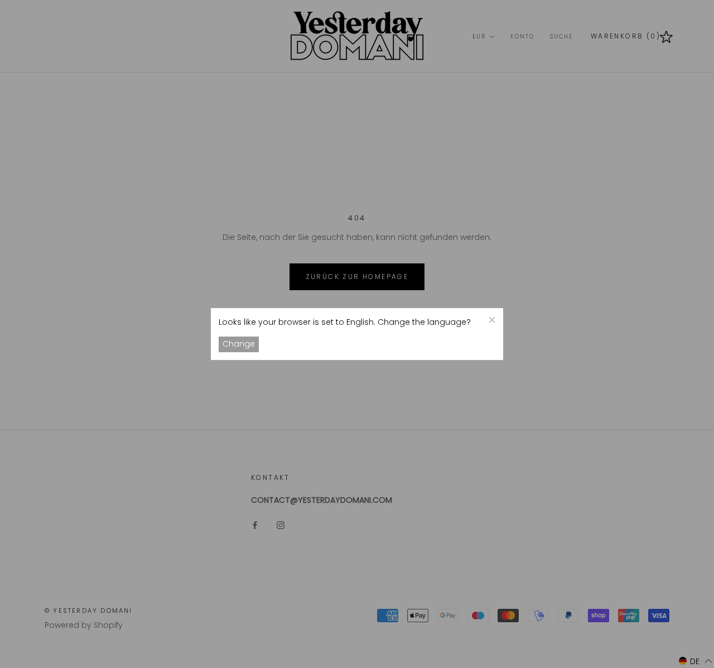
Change (239, 344)
